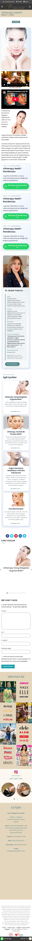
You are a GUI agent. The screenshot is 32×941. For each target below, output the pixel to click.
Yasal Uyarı (11, 928)
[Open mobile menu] (2, 6)
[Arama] (30, 6)
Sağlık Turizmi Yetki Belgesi (17, 928)
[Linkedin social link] (20, 536)
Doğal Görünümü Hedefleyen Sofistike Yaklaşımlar (16, 470)
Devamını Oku (16, 411)
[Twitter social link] (12, 536)
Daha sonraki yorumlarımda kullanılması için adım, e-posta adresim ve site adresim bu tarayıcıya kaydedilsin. (15, 659)
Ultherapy (11, 15)
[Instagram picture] (8, 790)
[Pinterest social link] (16, 536)
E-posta (4, 640)
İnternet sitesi (6, 648)
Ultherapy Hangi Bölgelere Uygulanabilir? (16, 398)
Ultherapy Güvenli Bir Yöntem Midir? (16, 433)
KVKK (4, 928)
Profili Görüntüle (12, 364)
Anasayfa (4, 15)
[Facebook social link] (7, 536)
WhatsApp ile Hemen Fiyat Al (16, 186)
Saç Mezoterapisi (16, 509)
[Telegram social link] (24, 536)
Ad (2, 632)
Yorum (4, 611)
